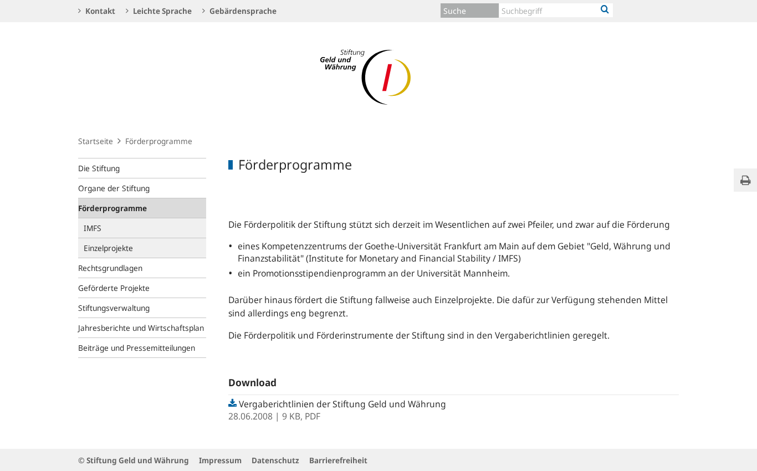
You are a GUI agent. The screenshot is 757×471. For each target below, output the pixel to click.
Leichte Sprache (161, 11)
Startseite (95, 141)
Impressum (220, 460)
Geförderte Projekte (114, 288)
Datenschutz (275, 460)
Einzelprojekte (108, 248)
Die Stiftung (99, 168)
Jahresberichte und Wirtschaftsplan (141, 327)
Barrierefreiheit (338, 460)
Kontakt (99, 11)
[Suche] (605, 10)
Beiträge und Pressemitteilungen (136, 347)
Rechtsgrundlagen (110, 268)
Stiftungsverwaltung (114, 308)
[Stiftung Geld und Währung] (378, 76)
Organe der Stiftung (114, 188)
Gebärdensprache (242, 11)
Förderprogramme (112, 208)
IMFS (92, 228)
